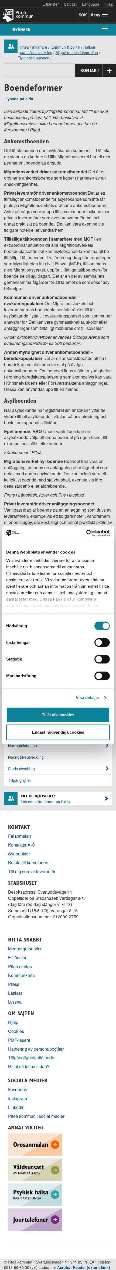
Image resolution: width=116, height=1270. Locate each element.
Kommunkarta (21, 975)
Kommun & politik (65, 47)
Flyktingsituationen (33, 57)
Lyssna (15, 1002)
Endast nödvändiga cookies (58, 732)
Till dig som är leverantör (32, 871)
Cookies (16, 1031)
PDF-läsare (19, 1040)
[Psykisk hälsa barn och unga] (35, 1194)
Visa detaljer (87, 697)
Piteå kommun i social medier (36, 1116)
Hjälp (13, 1022)
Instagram (17, 1098)
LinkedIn (16, 1107)
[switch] (102, 642)
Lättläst (70, 4)
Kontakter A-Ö (21, 845)
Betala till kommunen (28, 862)
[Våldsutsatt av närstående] (35, 1169)
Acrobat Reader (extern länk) (83, 1267)
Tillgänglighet (19, 780)
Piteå (24, 47)
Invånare (20, 29)
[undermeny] (104, 28)
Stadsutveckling (21, 768)
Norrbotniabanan (22, 745)
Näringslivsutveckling (26, 757)
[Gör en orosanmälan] (35, 1144)
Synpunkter (19, 854)
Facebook (17, 1089)
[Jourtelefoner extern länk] (35, 1219)
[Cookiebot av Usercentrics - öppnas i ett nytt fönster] (86, 533)
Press (13, 984)
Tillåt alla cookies (58, 714)
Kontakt (89, 70)
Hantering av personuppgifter (36, 1049)
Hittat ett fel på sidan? (28, 1066)
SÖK (83, 14)
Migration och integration (77, 52)
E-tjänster (50, 4)
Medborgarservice (25, 949)
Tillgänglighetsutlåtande (31, 1057)
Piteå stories (20, 966)
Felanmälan (19, 836)
